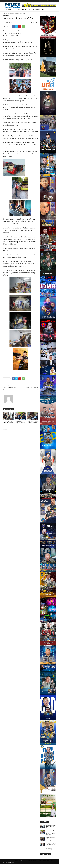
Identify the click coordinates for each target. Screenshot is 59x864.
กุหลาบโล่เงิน (27, 860)
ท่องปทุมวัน (21, 860)
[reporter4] (4, 22)
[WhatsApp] (23, 26)
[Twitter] (51, 1)
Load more (47, 848)
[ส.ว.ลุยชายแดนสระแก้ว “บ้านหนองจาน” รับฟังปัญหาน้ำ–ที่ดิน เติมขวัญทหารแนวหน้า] (20, 416)
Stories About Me (34, 860)
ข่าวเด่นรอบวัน (9, 13)
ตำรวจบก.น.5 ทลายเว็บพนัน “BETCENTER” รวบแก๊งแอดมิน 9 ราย (8, 422)
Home (4, 13)
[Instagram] (49, 1)
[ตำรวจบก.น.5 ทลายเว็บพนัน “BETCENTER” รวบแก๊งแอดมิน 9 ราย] (8, 416)
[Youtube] (55, 1)
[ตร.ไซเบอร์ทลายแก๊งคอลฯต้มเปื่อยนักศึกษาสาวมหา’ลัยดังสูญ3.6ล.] (32, 416)
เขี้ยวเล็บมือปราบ (42, 860)
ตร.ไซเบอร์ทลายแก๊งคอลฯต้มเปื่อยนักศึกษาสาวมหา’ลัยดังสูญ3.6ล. (32, 422)
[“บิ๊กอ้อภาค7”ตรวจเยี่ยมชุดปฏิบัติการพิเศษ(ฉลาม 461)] (42, 844)
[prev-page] (4, 429)
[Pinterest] (19, 26)
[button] (54, 9)
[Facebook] (47, 1)
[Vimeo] (53, 1)
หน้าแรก (16, 860)
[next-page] (6, 429)
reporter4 (8, 22)
